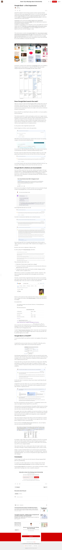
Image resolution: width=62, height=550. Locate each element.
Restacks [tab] (20, 493)
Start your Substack (29, 545)
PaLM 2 (36, 27)
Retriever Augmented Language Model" (30, 171)
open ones (22, 15)
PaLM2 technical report (27, 422)
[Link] (13, 101)
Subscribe (54, 1)
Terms (32, 543)
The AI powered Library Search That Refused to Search (25, 507)
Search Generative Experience (20, 36)
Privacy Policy (38, 539)
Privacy (30, 543)
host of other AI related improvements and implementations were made (30, 33)
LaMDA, (19, 17)
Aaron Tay (18, 7)
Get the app (35, 545)
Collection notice (36, 543)
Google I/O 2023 (32, 33)
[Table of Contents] (1, 275)
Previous (17, 487)
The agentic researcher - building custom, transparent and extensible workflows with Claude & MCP (26, 515)
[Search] (49, 2)
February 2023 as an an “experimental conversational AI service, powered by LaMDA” (28, 21)
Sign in (59, 1)
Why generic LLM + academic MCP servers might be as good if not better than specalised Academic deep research (26, 517)
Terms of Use (35, 538)
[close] (39, 523)
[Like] (15, 10)
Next (45, 487)
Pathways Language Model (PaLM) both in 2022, (32, 17)
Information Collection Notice (31, 539)
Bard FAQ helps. (27, 249)
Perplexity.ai (39, 173)
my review (28, 68)
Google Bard (16, 20)
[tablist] (18, 494)
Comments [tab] (16, 493)
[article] (31, 510)
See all (16, 529)
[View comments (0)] (17, 10)
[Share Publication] (51, 2)
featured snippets (32, 298)
